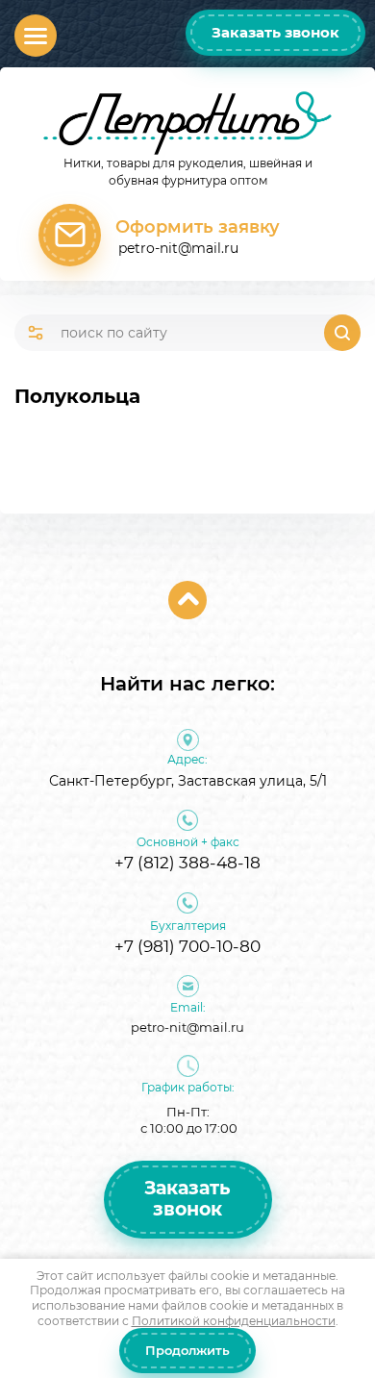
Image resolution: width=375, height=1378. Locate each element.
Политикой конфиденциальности (234, 1321)
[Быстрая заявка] (69, 235)
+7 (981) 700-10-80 (187, 946)
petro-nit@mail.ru (178, 248)
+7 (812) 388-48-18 (187, 862)
